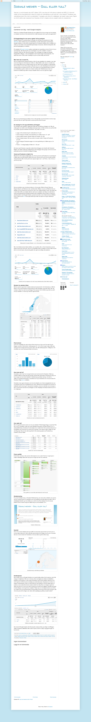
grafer (46, 635)
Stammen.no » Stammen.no (67, 207)
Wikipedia (16, 41)
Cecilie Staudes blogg (66, 269)
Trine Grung (64, 211)
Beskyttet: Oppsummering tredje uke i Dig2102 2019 (69, 209)
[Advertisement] (35, 685)
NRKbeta (64, 147)
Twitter (53, 636)
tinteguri (64, 155)
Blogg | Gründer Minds (67, 231)
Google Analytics (25, 49)
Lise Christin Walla (71, 27)
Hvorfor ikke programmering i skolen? (68, 141)
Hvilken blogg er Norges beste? (68, 270)
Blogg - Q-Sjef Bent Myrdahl (68, 196)
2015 (63, 65)
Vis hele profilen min (69, 30)
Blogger (50, 706)
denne (23, 380)
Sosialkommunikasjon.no (67, 220)
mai (64, 66)
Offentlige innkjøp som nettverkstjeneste (67, 262)
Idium (63, 181)
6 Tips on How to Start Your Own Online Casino (69, 157)
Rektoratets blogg (66, 239)
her (24, 196)
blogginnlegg (24, 635)
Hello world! (64, 179)
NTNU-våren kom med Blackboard (66, 241)
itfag (63, 243)
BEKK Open (64, 151)
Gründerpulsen (65, 178)
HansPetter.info (65, 134)
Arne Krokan (65, 260)
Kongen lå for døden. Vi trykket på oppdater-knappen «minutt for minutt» (68, 136)
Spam (39, 636)
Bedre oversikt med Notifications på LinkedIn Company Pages (69, 267)
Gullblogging (64, 221)
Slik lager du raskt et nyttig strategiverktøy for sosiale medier (68, 253)
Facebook (35, 635)
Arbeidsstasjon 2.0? (66, 249)
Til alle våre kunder (66, 182)
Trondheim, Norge (22, 637)
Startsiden (35, 697)
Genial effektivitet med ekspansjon (67, 245)
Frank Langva (65, 160)
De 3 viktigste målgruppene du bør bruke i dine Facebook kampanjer (68, 193)
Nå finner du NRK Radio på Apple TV (67, 149)
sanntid (29, 636)
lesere (15, 636)
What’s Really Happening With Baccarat (68, 168)
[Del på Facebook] (37, 633)
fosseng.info (64, 166)
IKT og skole (64, 139)
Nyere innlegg (17, 697)
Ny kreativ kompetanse (67, 164)
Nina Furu (64, 144)
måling (22, 636)
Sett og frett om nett (67, 215)
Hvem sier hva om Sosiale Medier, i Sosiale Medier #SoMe (29, 23)
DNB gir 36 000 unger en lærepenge (67, 258)
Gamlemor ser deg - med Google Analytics (70, 79)
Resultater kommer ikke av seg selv (68, 204)
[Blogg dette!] (35, 633)
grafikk (49, 635)
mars (64, 82)
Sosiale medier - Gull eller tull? (40, 6)
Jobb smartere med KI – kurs (68, 145)
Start (14, 23)
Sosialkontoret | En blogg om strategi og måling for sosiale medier (68, 201)
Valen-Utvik (64, 251)
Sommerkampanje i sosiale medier (69, 69)
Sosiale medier (34, 636)
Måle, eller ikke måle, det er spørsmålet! (69, 76)
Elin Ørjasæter (65, 187)
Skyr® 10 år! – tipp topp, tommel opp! (69, 198)
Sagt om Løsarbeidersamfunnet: (69, 188)
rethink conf (64, 276)
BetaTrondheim (65, 247)
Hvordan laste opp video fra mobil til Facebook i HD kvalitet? (68, 233)
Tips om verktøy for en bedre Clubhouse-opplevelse (68, 175)
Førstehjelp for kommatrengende (65, 229)
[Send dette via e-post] (33, 633)
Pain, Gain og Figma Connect (68, 171)
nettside (25, 636)
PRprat (63, 227)
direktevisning (30, 635)
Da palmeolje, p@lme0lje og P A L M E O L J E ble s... (70, 72)
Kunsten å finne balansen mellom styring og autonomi (68, 153)
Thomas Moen (65, 191)
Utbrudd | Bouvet (65, 236)
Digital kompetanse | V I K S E (68, 184)
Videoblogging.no (65, 278)
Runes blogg (64, 256)
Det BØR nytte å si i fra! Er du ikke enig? (68, 213)
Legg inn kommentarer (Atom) (26, 699)
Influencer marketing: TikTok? (68, 185)
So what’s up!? (65, 174)
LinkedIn (19, 636)
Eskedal (63, 265)
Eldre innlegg (53, 697)
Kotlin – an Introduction (67, 237)
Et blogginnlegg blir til (68, 74)
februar (65, 84)
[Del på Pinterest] (38, 633)
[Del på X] (36, 633)
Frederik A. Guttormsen (67, 272)
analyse (20, 635)
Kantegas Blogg (65, 170)
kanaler (52, 635)
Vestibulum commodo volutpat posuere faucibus (68, 274)
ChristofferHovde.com (67, 223)
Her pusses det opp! (66, 161)
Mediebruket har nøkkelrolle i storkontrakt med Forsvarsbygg (69, 217)
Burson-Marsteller (66, 163)
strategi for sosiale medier (45, 636)
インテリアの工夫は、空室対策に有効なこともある (69, 225)
